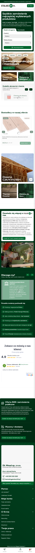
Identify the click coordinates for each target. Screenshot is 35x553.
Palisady (6, 58)
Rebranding (4, 518)
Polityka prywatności (6, 535)
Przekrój (6, 33)
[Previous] (26, 89)
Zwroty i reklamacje (6, 531)
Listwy (25, 55)
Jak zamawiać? (5, 492)
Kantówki (12, 55)
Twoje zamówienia (6, 502)
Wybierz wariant (24, 143)
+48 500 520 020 (11, 476)
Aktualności (4, 525)
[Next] (30, 89)
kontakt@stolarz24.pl (12, 479)
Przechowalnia (5, 508)
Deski (19, 55)
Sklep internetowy (15, 546)
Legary (5, 55)
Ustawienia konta (5, 505)
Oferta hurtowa (5, 515)
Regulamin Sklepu (5, 538)
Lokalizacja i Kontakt (6, 495)
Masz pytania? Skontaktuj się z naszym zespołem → (17, 483)
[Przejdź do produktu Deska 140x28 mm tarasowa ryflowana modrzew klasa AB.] (16, 126)
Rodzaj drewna (8, 40)
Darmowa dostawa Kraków (8, 521)
